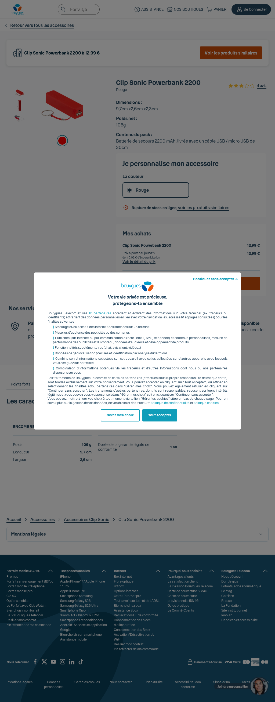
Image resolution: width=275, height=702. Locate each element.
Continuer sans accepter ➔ (215, 279)
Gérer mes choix (120, 415)
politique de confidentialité (170, 403)
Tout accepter (159, 415)
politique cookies (206, 403)
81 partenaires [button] (100, 313)
